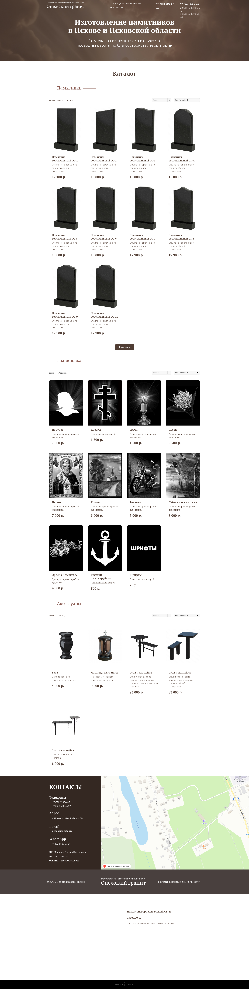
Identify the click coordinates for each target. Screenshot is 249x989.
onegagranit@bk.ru (62, 831)
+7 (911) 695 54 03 (61, 802)
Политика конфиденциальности (179, 881)
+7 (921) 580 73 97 (61, 806)
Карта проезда (116, 7)
